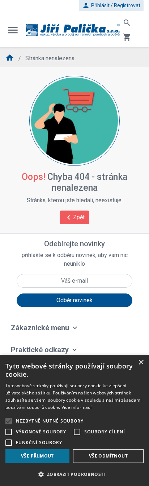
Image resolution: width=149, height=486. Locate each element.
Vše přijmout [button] (37, 456)
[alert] (74, 420)
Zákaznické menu (40, 327)
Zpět (74, 217)
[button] (74, 474)
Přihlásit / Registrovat (111, 5)
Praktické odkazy (40, 349)
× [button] (141, 362)
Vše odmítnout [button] (108, 456)
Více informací (76, 407)
